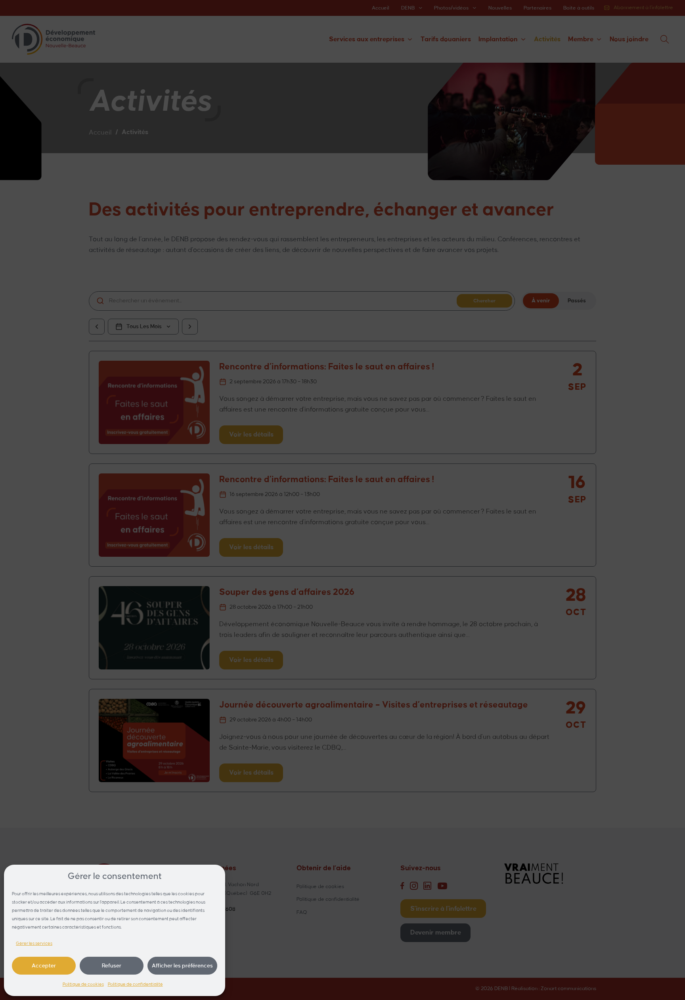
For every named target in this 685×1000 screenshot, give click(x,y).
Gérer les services (34, 943)
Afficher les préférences (182, 966)
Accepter (44, 966)
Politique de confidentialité (135, 984)
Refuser (111, 966)
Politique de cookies (83, 984)
